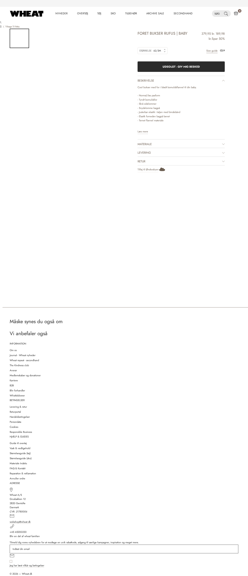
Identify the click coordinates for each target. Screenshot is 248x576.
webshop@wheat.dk (20, 522)
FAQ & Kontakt (17, 468)
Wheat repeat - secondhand (24, 360)
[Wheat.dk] (27, 13)
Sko (113, 13)
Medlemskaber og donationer (25, 375)
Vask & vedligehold (20, 448)
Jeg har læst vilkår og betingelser (27, 565)
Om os (13, 350)
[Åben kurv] (236, 13)
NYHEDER (61, 13)
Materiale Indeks (18, 463)
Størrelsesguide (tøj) (20, 453)
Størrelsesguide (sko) (21, 458)
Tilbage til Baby (12, 26)
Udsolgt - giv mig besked (181, 67)
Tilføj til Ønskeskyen (148, 169)
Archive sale (155, 13)
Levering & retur (18, 407)
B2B (12, 385)
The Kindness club (19, 365)
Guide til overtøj (18, 443)
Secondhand (183, 13)
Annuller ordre (17, 478)
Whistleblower (17, 395)
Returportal (15, 412)
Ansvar (13, 370)
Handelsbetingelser (20, 417)
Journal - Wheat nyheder (22, 355)
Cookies (14, 427)
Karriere (14, 380)
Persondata (15, 422)
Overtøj (82, 13)
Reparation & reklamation (23, 473)
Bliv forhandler (17, 390)
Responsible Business (21, 432)
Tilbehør (131, 13)
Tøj (99, 13)
